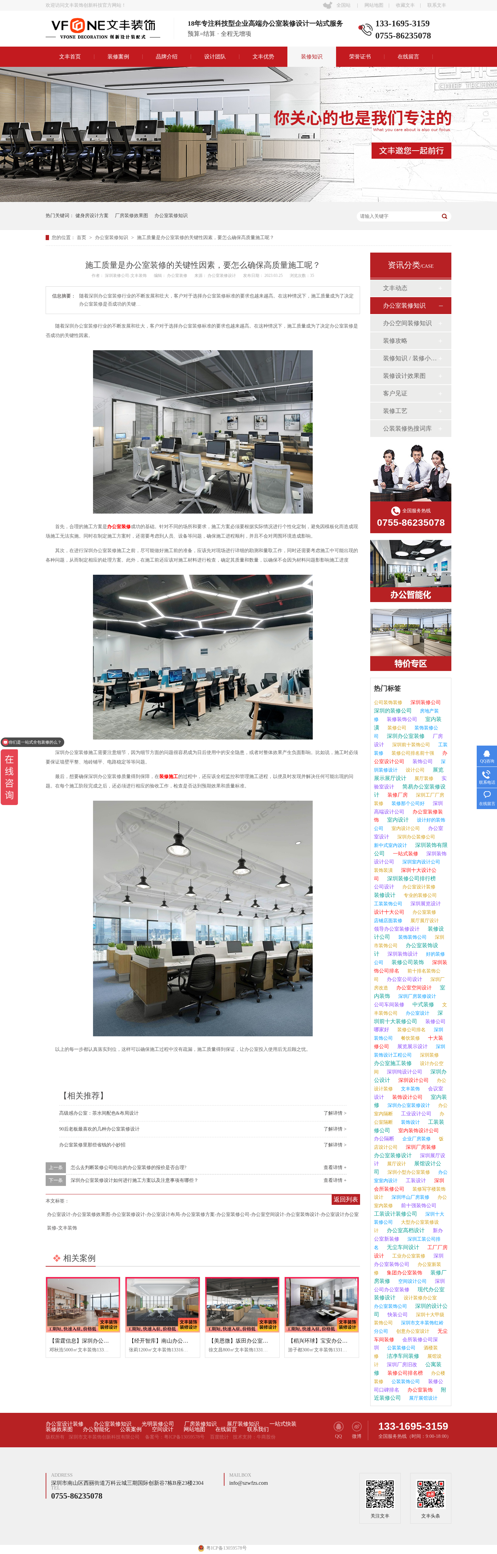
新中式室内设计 (390, 845)
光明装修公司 (158, 1424)
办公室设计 (416, 1013)
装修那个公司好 (407, 803)
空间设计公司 (412, 1281)
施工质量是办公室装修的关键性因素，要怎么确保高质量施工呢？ (205, 237)
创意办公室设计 (412, 1331)
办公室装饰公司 (390, 1306)
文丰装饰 (410, 1088)
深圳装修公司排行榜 (411, 878)
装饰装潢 (383, 870)
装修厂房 (397, 795)
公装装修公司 (401, 1347)
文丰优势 (263, 56)
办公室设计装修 (418, 886)
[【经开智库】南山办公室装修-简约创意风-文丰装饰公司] (162, 1304)
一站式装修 (405, 853)
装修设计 (385, 895)
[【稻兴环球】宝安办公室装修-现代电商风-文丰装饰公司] (322, 1304)
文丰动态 (395, 288)
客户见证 (395, 393)
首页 (82, 237)
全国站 (343, 5)
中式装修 (422, 1004)
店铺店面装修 (388, 920)
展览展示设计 (412, 1046)
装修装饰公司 (401, 719)
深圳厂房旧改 (401, 1364)
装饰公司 (422, 761)
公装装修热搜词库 (407, 428)
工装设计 (415, 1180)
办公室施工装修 (393, 1063)
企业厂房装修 (416, 1138)
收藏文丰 (405, 5)
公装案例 (131, 1429)
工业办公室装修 (408, 1256)
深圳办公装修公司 (415, 836)
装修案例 (118, 56)
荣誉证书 (360, 56)
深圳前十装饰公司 (410, 744)
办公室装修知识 (171, 215)
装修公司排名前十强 (412, 753)
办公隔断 (384, 1138)
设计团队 (215, 56)
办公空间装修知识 (407, 323)
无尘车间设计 (402, 1247)
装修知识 (312, 56)
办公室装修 (177, 275)
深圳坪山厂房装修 (409, 1197)
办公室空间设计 (413, 987)
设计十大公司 (389, 912)
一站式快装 (283, 1424)
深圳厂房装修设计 (416, 996)
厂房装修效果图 (131, 215)
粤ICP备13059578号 (184, 1437)
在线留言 (408, 56)
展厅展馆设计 (422, 1398)
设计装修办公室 (419, 1297)
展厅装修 (423, 778)
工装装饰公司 (388, 903)
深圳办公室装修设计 (408, 1105)
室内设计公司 (405, 828)
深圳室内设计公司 (420, 861)
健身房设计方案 (92, 215)
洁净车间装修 (402, 1356)
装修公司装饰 (407, 962)
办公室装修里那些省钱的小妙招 (92, 1144)
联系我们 (258, 1429)
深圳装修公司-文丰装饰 (126, 275)
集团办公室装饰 (403, 1272)
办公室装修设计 (222, 275)
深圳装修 (429, 1055)
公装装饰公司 (405, 1381)
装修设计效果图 (404, 375)
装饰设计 (410, 1122)
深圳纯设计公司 (403, 1071)
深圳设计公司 (413, 1080)
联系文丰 (436, 5)
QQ (338, 1436)
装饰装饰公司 (412, 937)
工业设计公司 (415, 1113)
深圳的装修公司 (393, 711)
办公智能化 (96, 1429)
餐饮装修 (410, 1038)
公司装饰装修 (388, 702)
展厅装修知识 (243, 1424)
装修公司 (396, 727)
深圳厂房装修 (420, 1147)
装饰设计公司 (407, 1097)
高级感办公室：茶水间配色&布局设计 (99, 1113)
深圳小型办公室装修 (408, 1172)
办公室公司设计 (403, 979)
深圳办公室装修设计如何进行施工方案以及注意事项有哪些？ (134, 1180)
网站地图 (373, 5)
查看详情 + (335, 1167)
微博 (356, 1436)
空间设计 (162, 1429)
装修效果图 (59, 1429)
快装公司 (397, 1314)
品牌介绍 (167, 56)
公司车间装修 (389, 1004)
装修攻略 (395, 340)
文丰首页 (70, 56)
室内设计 (397, 820)
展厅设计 (396, 1163)
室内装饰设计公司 (418, 1130)
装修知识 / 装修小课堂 (410, 358)
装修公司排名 (411, 1029)
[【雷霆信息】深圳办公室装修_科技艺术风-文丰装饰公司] (83, 1304)
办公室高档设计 (405, 1230)
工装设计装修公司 (395, 1214)
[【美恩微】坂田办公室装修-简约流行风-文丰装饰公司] (242, 1304)
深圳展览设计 (425, 903)
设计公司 (414, 770)
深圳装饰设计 (402, 954)
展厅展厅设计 (424, 920)
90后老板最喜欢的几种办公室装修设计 (99, 1129)
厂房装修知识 (200, 1424)
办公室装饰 (419, 1390)
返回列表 (346, 1199)
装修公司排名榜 (404, 1373)
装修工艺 (395, 411)
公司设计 (384, 886)
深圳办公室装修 (405, 736)
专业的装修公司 (419, 895)
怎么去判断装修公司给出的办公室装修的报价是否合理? (128, 1167)
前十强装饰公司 (418, 1205)
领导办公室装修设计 (397, 929)
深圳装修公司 (425, 702)
